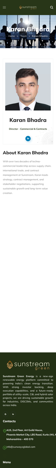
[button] (51, 7)
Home (11, 35)
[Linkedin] (13, 414)
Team (23, 35)
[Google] (5, 414)
